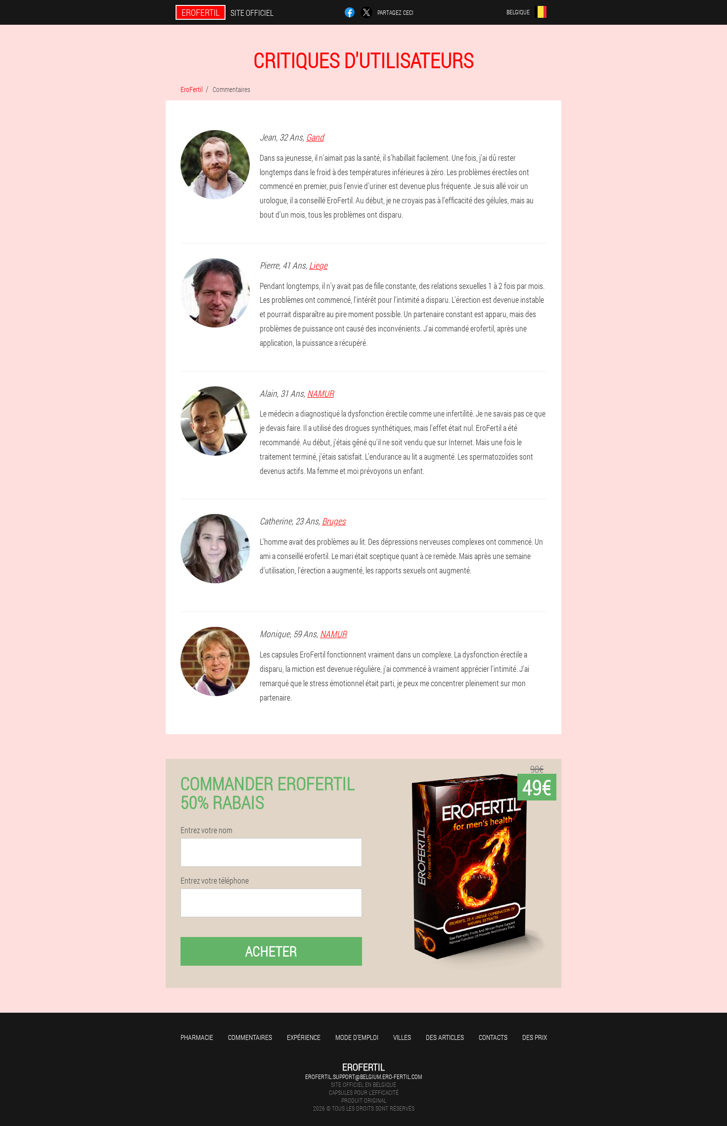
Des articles (445, 1037)
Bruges (334, 521)
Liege (318, 265)
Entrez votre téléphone (215, 881)
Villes (402, 1037)
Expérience (303, 1037)
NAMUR (320, 393)
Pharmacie (197, 1037)
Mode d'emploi (356, 1037)
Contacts (493, 1037)
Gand (315, 137)
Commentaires (250, 1037)
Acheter (271, 951)
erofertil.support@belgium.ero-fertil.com (363, 1076)
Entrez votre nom (206, 830)
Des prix (534, 1037)
